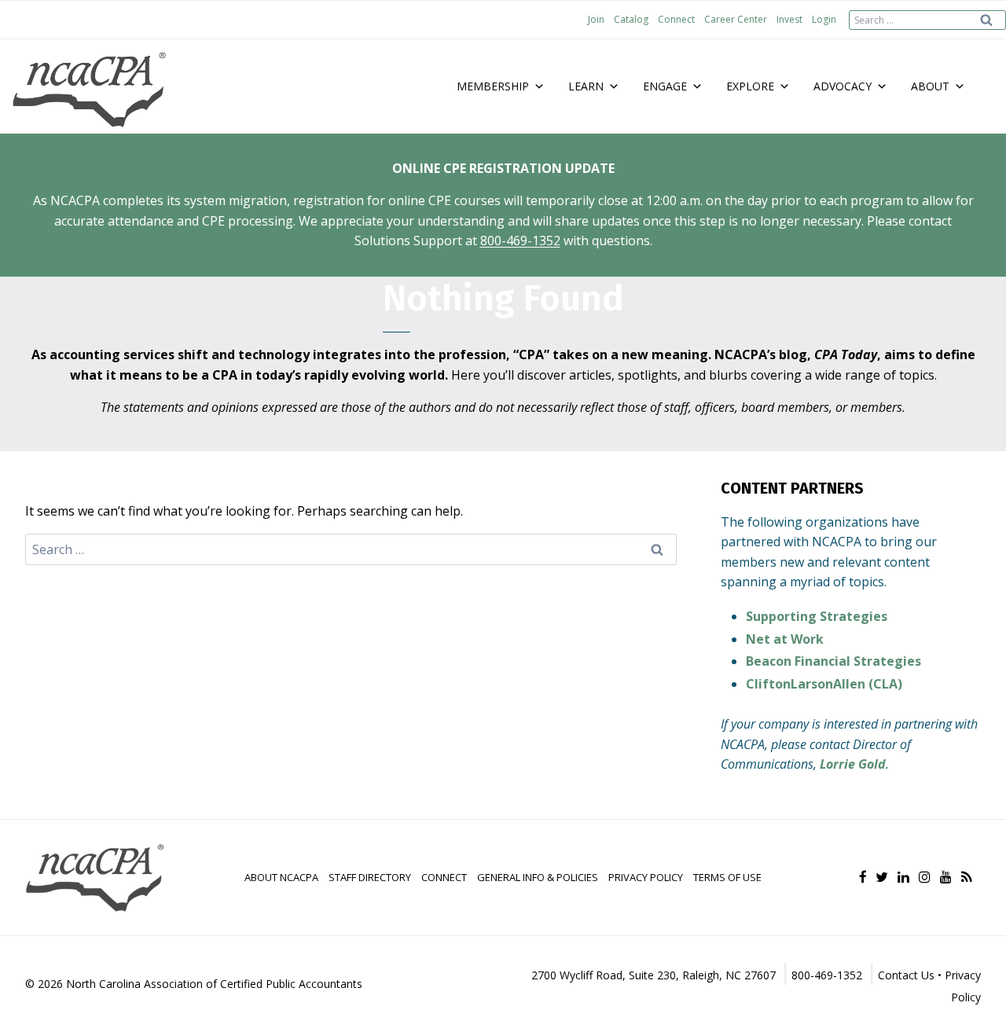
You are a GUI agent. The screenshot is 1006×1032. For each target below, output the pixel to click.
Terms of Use (727, 877)
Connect (676, 19)
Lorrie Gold (853, 764)
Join (596, 19)
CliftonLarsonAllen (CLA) (824, 683)
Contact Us (906, 975)
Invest (789, 19)
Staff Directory (370, 877)
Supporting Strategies (816, 616)
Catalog (631, 19)
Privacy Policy (645, 877)
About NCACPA (281, 877)
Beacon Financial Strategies (833, 661)
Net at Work (785, 639)
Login (824, 19)
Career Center (735, 19)
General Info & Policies (537, 877)
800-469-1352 (520, 240)
